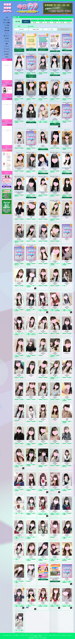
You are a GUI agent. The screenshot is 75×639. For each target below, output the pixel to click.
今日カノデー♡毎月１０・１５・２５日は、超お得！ (23, 47)
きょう (31, 578)
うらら (43, 462)
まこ (19, 534)
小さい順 (62, 22)
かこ (67, 352)
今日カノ (7, 82)
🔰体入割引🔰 (31, 47)
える (31, 462)
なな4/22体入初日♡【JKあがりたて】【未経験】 (22, 260)
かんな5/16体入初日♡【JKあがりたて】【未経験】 (35, 95)
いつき (67, 330)
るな (55, 486)
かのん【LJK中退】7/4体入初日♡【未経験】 (57, 69)
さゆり (19, 306)
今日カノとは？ (6, 19)
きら (43, 510)
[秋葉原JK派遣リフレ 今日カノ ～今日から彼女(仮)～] (37, 8)
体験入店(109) (36, 29)
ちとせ (67, 260)
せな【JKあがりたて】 (67, 95)
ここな (67, 556)
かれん (67, 462)
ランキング (6, 41)
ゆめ (31, 534)
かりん (43, 556)
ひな (55, 396)
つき (43, 330)
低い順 (34, 22)
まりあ (19, 282)
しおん (67, 578)
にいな (19, 578)
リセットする (30, 26)
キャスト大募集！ (6, 22)
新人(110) (22, 29)
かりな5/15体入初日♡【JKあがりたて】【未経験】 (59, 191)
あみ (43, 167)
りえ (31, 556)
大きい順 (68, 22)
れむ (55, 534)
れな (19, 352)
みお (19, 374)
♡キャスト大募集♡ (55, 47)
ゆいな (43, 440)
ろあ (31, 374)
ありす (31, 396)
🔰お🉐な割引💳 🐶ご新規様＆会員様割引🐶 (46, 47)
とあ (67, 418)
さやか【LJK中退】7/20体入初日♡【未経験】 (22, 69)
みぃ (19, 330)
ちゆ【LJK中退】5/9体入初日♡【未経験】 (45, 95)
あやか (55, 462)
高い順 (41, 22)
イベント (7, 33)
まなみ (67, 534)
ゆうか (67, 191)
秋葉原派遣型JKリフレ (7, 81)
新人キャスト (7, 35)
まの (19, 396)
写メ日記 (7, 38)
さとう (43, 534)
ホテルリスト (7, 51)
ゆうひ (55, 418)
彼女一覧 (7, 27)
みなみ (55, 282)
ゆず (43, 260)
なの (31, 306)
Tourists (6, 56)
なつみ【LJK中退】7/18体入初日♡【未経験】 (46, 69)
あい (31, 510)
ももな (19, 418)
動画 (7, 43)
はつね (55, 556)
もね (55, 510)
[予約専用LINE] (7, 198)
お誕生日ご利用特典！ (43, 578)
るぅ (31, 486)
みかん (19, 627)
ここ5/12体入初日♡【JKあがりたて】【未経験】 (34, 191)
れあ (67, 510)
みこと (67, 440)
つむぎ (31, 352)
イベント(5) (50, 29)
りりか (67, 306)
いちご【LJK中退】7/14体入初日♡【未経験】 (34, 260)
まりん (31, 440)
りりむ (31, 418)
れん (19, 486)
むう (43, 352)
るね (55, 352)
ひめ (43, 282)
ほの (43, 396)
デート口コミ (7, 48)
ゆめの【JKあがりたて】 (19, 167)
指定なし (26, 21)
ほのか (55, 440)
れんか (67, 282)
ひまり (31, 330)
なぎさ (67, 396)
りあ (19, 510)
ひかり (19, 462)
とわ (19, 556)
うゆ (43, 418)
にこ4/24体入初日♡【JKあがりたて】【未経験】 (46, 191)
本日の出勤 (6, 30)
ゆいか (55, 306)
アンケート (6, 46)
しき (67, 374)
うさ (55, 260)
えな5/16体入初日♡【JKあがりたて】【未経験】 (58, 167)
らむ (43, 374)
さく (55, 330)
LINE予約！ (6, 54)
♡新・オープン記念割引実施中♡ (55, 578)
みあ (43, 306)
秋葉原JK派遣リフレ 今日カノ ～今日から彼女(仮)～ (38, 637)
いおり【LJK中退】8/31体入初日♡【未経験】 (34, 69)
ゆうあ (19, 440)
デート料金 (6, 25)
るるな (67, 486)
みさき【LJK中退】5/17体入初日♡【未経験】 (22, 95)
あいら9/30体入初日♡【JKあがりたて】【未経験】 (35, 167)
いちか (43, 486)
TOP (7, 17)
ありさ (31, 282)
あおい (55, 374)
